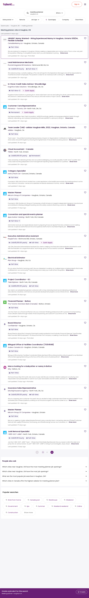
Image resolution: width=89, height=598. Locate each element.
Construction (13, 512)
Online (79, 506)
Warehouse (53, 500)
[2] (52, 452)
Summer (41, 506)
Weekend (69, 500)
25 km (58, 13)
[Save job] (85, 38)
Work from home (14, 500)
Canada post (35, 500)
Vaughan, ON (15, 25)
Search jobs (5, 25)
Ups (28, 506)
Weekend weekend (61, 506)
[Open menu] (85, 4)
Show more (64, 53)
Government (13, 506)
